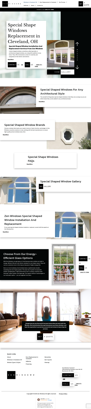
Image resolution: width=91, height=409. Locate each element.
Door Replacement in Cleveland (32, 358)
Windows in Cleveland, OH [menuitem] (30, 2)
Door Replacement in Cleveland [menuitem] (48, 2)
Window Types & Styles (14, 362)
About (9, 357)
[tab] (77, 49)
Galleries (28, 361)
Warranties (48, 357)
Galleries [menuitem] (26, 5)
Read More (11, 59)
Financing (28, 364)
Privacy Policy (63, 394)
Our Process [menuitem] (62, 2)
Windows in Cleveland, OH (14, 360)
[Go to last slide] (77, 44)
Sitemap (47, 362)
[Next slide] (77, 67)
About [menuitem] (32, 5)
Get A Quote (48, 360)
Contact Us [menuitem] (40, 5)
